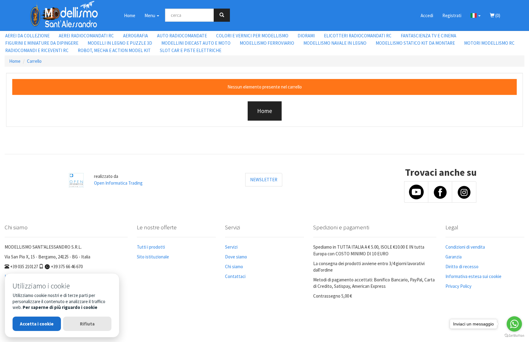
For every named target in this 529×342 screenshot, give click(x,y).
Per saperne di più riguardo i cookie (60, 307)
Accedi (427, 15)
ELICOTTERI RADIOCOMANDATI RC (358, 36)
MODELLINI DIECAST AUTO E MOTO (196, 43)
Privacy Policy (458, 286)
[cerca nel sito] (222, 15)
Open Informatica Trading (118, 183)
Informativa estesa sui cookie (473, 276)
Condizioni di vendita (465, 247)
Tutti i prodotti (151, 247)
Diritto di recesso (461, 266)
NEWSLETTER (263, 179)
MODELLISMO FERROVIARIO (267, 43)
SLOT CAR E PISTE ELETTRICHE (190, 50)
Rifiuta (87, 324)
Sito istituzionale (153, 257)
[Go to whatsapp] (514, 324)
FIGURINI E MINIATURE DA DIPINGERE (41, 43)
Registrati (451, 15)
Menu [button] (150, 15)
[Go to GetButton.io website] (514, 336)
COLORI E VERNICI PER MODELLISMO (252, 36)
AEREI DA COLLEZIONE (27, 36)
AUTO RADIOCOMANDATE (182, 36)
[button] (475, 15)
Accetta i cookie (37, 324)
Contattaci (235, 276)
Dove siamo (236, 257)
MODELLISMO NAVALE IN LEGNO (334, 43)
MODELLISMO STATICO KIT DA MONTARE (415, 43)
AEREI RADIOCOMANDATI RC (86, 36)
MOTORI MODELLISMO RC (489, 43)
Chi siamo (234, 266)
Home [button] (264, 111)
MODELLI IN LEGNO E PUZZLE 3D (120, 43)
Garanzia (453, 257)
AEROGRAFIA (135, 36)
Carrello (34, 61)
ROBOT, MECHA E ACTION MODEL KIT (114, 50)
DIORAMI (306, 36)
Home (129, 15)
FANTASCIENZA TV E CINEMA (428, 36)
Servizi (231, 247)
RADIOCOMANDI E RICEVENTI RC (37, 50)
